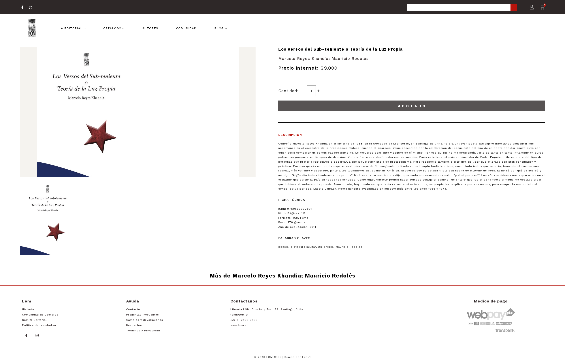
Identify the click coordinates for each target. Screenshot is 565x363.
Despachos (134, 325)
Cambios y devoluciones (144, 319)
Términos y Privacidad (143, 330)
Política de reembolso (39, 325)
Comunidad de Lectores (40, 314)
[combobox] (462, 7)
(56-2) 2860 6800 (244, 319)
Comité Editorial (34, 319)
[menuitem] (72, 28)
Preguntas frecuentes (142, 314)
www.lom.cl (239, 325)
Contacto (133, 309)
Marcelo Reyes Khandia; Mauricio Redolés (323, 58)
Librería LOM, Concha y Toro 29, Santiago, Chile (266, 309)
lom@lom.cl (239, 314)
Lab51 (306, 357)
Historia (28, 309)
